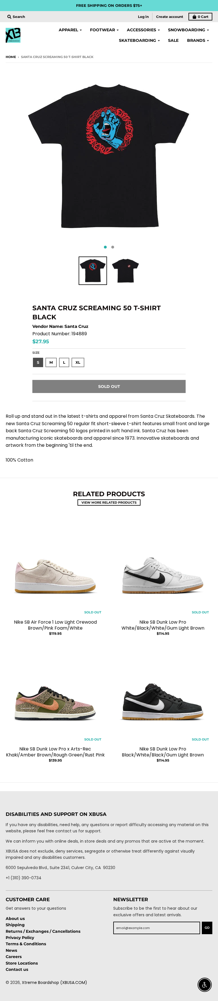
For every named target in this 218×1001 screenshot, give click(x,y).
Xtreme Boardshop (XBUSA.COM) (54, 982)
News (11, 950)
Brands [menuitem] (196, 40)
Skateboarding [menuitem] (137, 40)
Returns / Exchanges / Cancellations (43, 931)
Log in (143, 17)
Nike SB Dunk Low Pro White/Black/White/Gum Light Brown (162, 625)
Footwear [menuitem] (102, 29)
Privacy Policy (20, 937)
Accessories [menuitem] (141, 29)
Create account (169, 17)
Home (11, 57)
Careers (14, 956)
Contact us (17, 969)
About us (15, 918)
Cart (203, 17)
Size (35, 353)
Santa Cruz (76, 326)
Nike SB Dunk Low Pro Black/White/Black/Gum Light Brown (163, 752)
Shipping (15, 924)
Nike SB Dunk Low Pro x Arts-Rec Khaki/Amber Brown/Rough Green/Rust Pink (55, 752)
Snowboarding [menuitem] (186, 29)
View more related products (109, 502)
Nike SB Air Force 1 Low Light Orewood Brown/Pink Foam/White (55, 625)
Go (207, 928)
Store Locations (22, 963)
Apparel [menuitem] (68, 29)
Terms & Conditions (26, 943)
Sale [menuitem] (173, 40)
